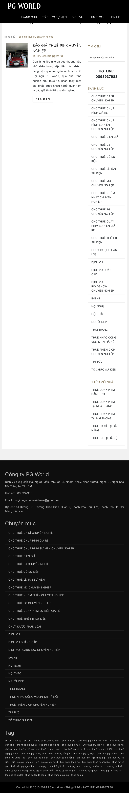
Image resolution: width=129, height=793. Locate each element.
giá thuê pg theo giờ (22, 762)
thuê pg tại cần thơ (93, 766)
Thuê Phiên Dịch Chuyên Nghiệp (103, 352)
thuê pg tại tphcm (88, 770)
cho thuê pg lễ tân (24, 749)
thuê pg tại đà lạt (14, 775)
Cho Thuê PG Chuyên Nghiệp (102, 211)
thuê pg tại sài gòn (66, 770)
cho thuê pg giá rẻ (49, 744)
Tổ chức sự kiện (103, 369)
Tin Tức (97, 17)
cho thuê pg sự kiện (83, 753)
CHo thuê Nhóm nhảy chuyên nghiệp (103, 197)
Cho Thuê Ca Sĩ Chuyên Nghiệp (102, 98)
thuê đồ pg (77, 775)
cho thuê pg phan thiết (100, 749)
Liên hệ (115, 17)
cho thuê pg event (27, 744)
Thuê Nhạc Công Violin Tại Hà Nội (103, 340)
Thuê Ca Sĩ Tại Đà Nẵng (104, 428)
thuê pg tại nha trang (16, 770)
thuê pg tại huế (114, 766)
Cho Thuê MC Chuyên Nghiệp (102, 183)
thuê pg (42, 766)
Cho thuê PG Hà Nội (93, 744)
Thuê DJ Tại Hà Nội (104, 438)
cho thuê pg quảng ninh (34, 753)
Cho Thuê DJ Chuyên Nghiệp (102, 147)
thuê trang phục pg (58, 775)
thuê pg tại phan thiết (42, 770)
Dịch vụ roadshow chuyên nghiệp (102, 286)
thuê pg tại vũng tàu (111, 770)
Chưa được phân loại (104, 252)
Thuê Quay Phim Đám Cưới (103, 392)
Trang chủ (29, 17)
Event (95, 298)
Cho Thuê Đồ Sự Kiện (103, 159)
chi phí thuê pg (13, 740)
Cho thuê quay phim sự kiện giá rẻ (103, 226)
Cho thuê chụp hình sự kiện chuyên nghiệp (102, 125)
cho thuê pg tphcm (107, 753)
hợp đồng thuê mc (70, 762)
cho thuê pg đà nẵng (62, 757)
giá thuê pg (98, 757)
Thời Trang (99, 329)
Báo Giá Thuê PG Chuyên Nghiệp (57, 48)
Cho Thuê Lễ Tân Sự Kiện (103, 171)
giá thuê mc (83, 757)
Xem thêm (43, 98)
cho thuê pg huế (71, 744)
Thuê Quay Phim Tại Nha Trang (103, 404)
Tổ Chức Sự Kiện (54, 17)
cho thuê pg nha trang (48, 749)
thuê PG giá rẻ (56, 766)
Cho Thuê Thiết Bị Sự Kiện (104, 240)
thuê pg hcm (73, 766)
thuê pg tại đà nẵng (35, 775)
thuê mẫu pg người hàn (22, 766)
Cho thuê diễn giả (104, 136)
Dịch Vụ (78, 17)
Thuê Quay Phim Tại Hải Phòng (103, 416)
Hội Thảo (97, 314)
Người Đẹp (99, 322)
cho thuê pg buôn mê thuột (93, 740)
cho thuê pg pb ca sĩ (74, 749)
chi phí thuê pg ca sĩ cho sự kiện (41, 740)
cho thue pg (68, 740)
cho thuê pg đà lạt (38, 757)
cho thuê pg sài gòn (60, 753)
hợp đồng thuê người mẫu (96, 762)
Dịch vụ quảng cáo (102, 272)
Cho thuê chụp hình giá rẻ (102, 110)
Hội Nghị (97, 306)
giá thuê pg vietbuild (47, 762)
